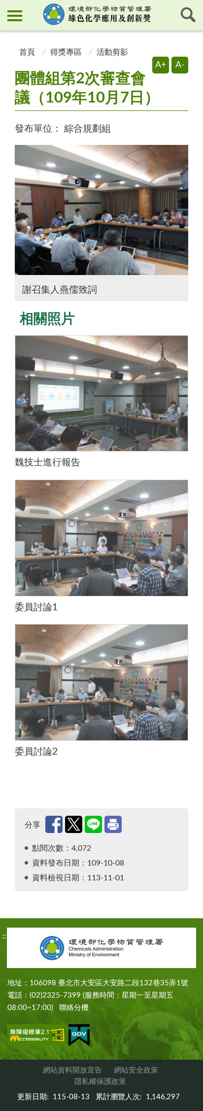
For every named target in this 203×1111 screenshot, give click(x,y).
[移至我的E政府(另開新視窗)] (79, 1037)
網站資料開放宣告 (72, 1070)
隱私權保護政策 (100, 1081)
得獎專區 (66, 52)
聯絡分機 (74, 1007)
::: (8, 8)
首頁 (26, 52)
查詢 (188, 15)
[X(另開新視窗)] (73, 824)
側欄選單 (15, 15)
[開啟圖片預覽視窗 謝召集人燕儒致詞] (101, 210)
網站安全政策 (136, 1070)
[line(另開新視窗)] (93, 824)
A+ (160, 65)
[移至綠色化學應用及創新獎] (101, 14)
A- (180, 65)
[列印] (113, 824)
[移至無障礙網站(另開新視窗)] (37, 1036)
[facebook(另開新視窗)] (54, 824)
